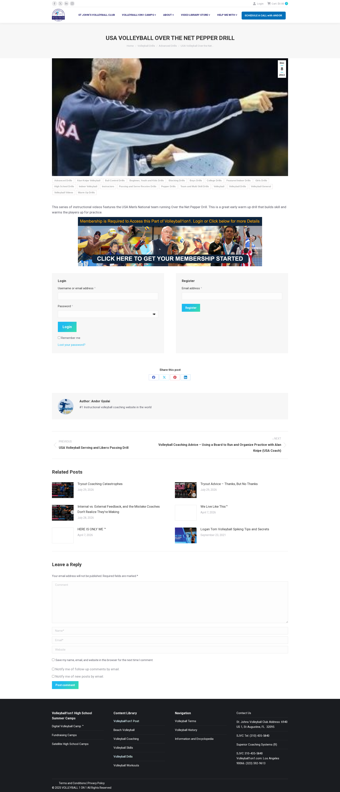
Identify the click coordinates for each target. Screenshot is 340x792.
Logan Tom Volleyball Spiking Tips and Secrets (234, 529)
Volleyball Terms (185, 721)
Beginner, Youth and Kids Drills (146, 180)
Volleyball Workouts (126, 765)
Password (65, 306)
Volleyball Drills (237, 186)
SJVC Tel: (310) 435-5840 (253, 735)
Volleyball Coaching (126, 739)
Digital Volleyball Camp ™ (68, 726)
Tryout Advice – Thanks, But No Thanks (229, 484)
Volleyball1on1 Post (126, 721)
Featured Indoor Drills (238, 180)
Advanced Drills (63, 180)
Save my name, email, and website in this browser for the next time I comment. (104, 660)
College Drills (214, 180)
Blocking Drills (177, 180)
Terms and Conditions (72, 783)
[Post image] (63, 490)
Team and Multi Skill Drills (194, 186)
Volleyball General (261, 186)
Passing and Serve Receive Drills (137, 186)
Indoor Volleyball (88, 186)
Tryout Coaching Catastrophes (100, 484)
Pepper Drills (168, 186)
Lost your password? (71, 345)
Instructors (108, 186)
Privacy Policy (96, 783)
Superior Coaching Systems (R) (257, 744)
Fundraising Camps (64, 735)
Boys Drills (196, 180)
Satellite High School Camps (70, 744)
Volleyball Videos (63, 192)
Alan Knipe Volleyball (88, 180)
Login (260, 3)
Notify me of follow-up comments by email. (87, 669)
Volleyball (219, 186)
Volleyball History (186, 730)
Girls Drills (261, 180)
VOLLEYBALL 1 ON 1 (74, 787)
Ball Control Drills (115, 180)
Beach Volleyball (124, 730)
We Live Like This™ (214, 506)
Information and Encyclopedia (194, 739)
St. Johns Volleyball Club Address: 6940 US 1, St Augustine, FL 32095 (262, 724)
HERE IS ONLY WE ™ (92, 529)
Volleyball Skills (123, 747)
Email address (192, 288)
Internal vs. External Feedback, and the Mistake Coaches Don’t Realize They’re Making (119, 509)
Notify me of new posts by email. (79, 676)
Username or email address (77, 288)
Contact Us (244, 713)
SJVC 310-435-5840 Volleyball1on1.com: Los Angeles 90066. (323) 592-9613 (258, 758)
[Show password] (154, 314)
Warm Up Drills (86, 192)
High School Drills (64, 186)
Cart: (279, 3)
